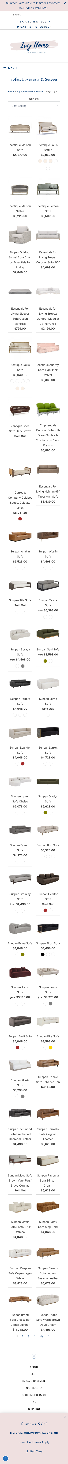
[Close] (65, 1416)
